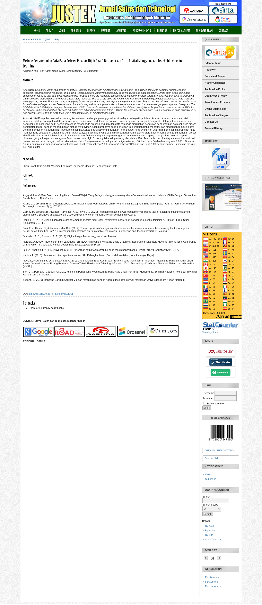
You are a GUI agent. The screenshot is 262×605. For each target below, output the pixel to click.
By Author (210, 530)
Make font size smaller (206, 558)
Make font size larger (219, 558)
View (208, 474)
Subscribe (210, 479)
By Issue (210, 526)
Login (62, 30)
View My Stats (210, 332)
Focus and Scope (215, 76)
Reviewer (210, 69)
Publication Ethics (215, 89)
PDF (25, 179)
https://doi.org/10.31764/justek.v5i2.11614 (51, 293)
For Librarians (213, 586)
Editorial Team (213, 63)
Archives (121, 30)
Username (208, 393)
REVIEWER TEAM (204, 30)
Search (91, 30)
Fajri (57, 39)
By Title (209, 535)
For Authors (211, 581)
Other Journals (213, 539)
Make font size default (212, 558)
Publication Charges (216, 115)
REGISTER (162, 30)
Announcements (142, 30)
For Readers (212, 577)
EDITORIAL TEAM (181, 30)
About (49, 30)
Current (105, 30)
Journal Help (212, 458)
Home (37, 30)
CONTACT (223, 30)
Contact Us (211, 121)
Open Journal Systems (219, 450)
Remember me (215, 403)
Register (76, 30)
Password (207, 398)
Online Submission (215, 108)
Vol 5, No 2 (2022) (42, 39)
